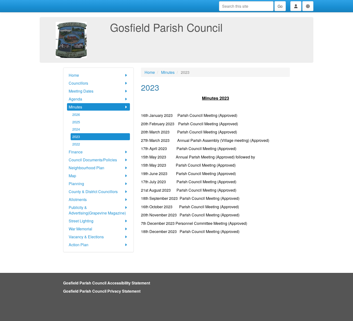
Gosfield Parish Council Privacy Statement (101, 291)
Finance (76, 152)
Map (72, 175)
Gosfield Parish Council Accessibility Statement (106, 283)
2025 (76, 121)
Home (74, 75)
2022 (76, 143)
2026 (76, 114)
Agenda (75, 99)
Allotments (78, 199)
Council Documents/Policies (93, 160)
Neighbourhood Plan (86, 167)
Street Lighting (81, 221)
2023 (76, 136)
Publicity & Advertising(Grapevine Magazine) (97, 210)
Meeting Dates (81, 91)
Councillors (78, 83)
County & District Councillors (93, 191)
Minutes (75, 107)
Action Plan (78, 244)
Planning (76, 183)
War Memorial (80, 229)
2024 (76, 129)
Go (280, 6)
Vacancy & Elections (86, 236)
